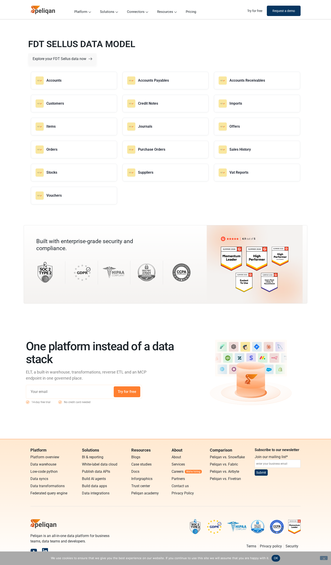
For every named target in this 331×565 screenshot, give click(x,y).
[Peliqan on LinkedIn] (45, 551)
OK (276, 558)
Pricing (191, 12)
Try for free (127, 392)
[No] (324, 558)
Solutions (107, 12)
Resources (165, 12)
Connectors (136, 12)
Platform (80, 12)
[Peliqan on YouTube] (33, 551)
